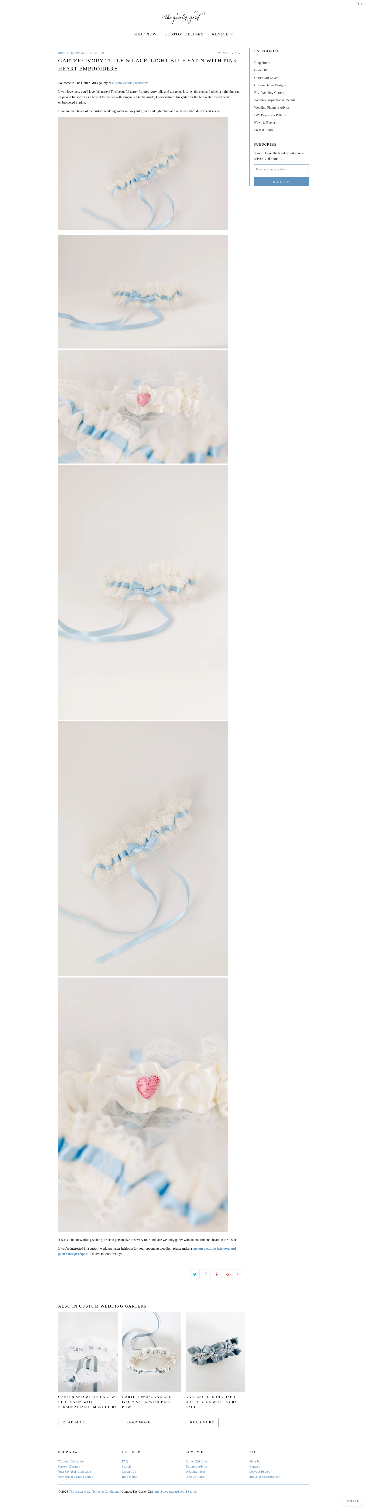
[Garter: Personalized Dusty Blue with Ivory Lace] (215, 1390)
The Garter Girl (79, 1491)
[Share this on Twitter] (195, 1274)
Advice (220, 34)
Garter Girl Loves (266, 78)
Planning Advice (196, 1466)
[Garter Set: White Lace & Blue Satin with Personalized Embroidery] (88, 1390)
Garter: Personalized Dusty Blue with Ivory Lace (211, 1402)
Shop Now (145, 34)
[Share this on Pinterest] (217, 1274)
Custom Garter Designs (270, 85)
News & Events (264, 122)
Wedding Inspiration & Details (274, 100)
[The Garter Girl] (183, 17)
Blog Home (262, 63)
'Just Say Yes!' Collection (74, 1471)
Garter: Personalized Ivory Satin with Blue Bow (147, 1402)
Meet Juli (255, 1461)
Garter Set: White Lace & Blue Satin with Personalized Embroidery (87, 1402)
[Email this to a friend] (239, 1274)
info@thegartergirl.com (264, 1476)
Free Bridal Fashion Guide (75, 1476)
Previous (224, 53)
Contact (254, 1466)
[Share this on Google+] (228, 1274)
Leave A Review (260, 1471)
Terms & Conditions (105, 1491)
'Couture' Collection (71, 1461)
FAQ (125, 1461)
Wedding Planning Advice (271, 107)
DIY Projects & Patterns (270, 115)
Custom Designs (184, 34)
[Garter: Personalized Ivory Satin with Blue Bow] (151, 1390)
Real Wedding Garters (269, 92)
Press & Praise (264, 130)
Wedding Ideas (195, 1471)
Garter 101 (261, 70)
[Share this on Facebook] (206, 1274)
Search (126, 1466)
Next (238, 53)
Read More (75, 1422)
